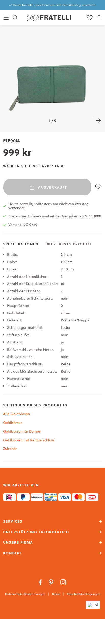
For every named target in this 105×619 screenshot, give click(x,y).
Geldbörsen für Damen (22, 431)
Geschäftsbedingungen (83, 594)
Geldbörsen (12, 422)
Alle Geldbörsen (16, 413)
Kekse (56, 594)
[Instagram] (63, 582)
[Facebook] (41, 582)
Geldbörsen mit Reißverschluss (28, 440)
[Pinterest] (51, 582)
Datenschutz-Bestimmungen (25, 594)
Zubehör (10, 448)
